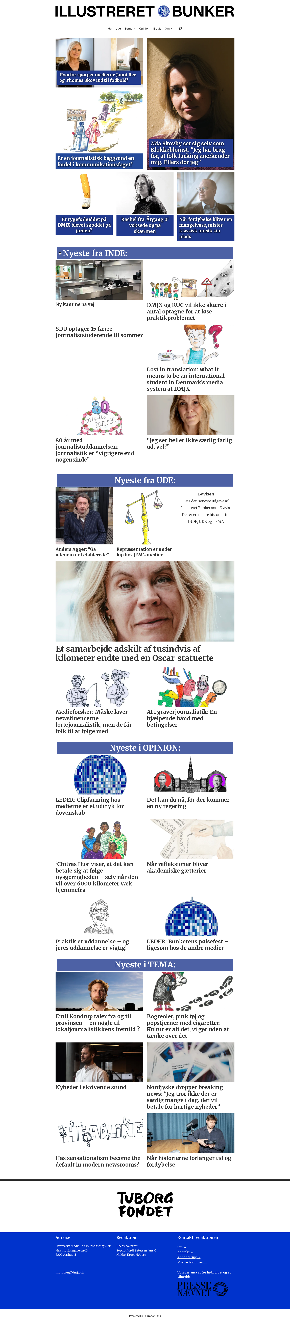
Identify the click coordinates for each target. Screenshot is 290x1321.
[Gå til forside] (145, 11)
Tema (128, 28)
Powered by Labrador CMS (145, 1315)
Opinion (144, 28)
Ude (118, 28)
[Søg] (180, 29)
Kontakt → (185, 1252)
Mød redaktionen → (192, 1262)
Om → (181, 1247)
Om (167, 28)
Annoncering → (189, 1257)
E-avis (157, 28)
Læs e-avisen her (206, 528)
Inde (109, 28)
